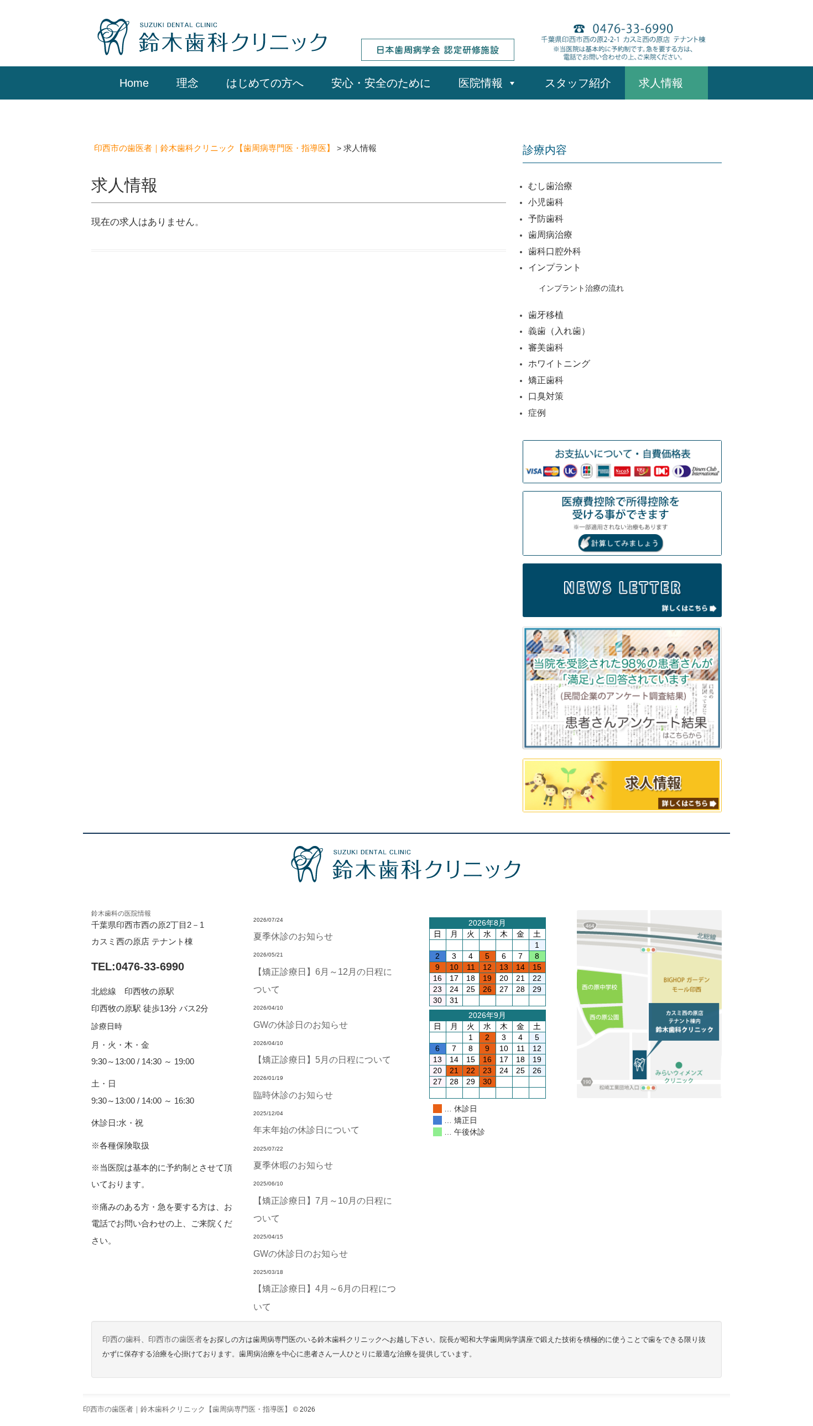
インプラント (554, 267)
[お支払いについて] (622, 461)
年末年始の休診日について (306, 1130)
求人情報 (666, 83)
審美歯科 (546, 347)
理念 (187, 83)
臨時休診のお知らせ (293, 1095)
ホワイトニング (559, 363)
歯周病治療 (550, 234)
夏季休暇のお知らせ (293, 1165)
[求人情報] (622, 785)
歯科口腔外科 (554, 251)
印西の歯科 (121, 1339)
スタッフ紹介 (578, 83)
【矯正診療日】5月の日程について (322, 1059)
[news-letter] (622, 589)
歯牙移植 (546, 315)
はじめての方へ (265, 83)
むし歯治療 (550, 186)
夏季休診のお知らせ (293, 936)
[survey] (622, 687)
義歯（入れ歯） (559, 331)
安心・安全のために (381, 83)
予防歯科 (546, 218)
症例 (537, 412)
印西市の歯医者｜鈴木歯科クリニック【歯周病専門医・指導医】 (187, 1409)
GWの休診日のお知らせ (300, 1025)
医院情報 (480, 83)
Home (134, 83)
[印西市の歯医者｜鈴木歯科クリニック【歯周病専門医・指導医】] (213, 36)
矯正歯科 (546, 380)
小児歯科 (546, 202)
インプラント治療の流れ (581, 288)
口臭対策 (546, 396)
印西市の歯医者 (175, 1339)
